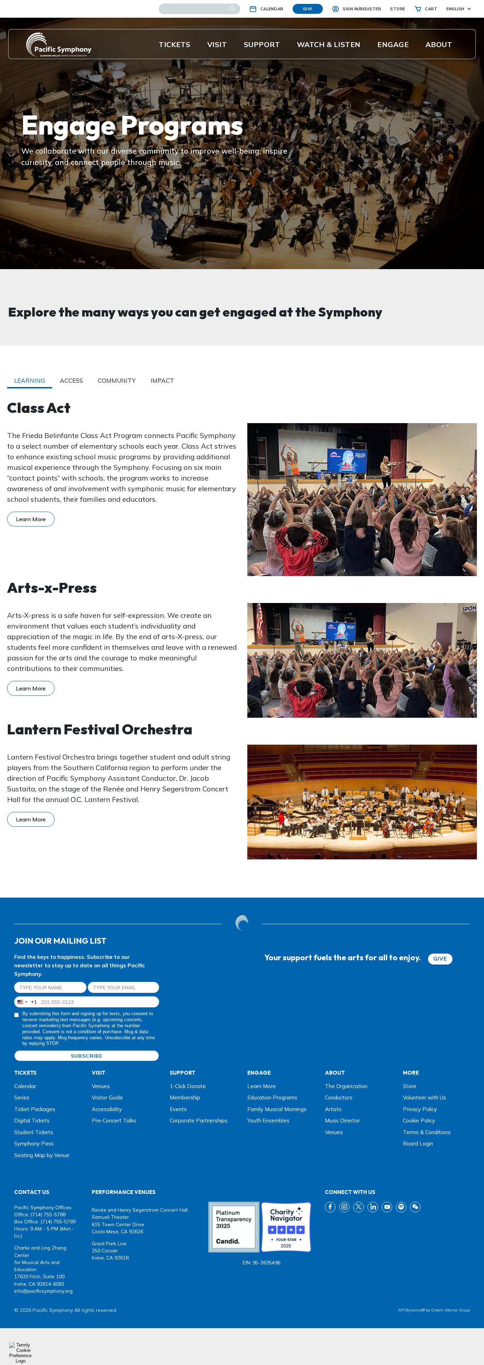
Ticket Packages (34, 1109)
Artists (333, 1109)
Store (409, 1086)
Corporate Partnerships (198, 1120)
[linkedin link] (372, 1207)
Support (262, 44)
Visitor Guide (107, 1097)
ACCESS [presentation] (71, 380)
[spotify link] (401, 1207)
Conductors (339, 1097)
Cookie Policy (419, 1120)
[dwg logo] (242, 924)
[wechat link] (415, 1207)
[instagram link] (344, 1207)
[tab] (29, 381)
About (439, 44)
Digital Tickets (32, 1120)
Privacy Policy (420, 1109)
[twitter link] (358, 1207)
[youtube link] (387, 1207)
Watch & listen (329, 44)
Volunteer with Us (424, 1097)
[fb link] (330, 1207)
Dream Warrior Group (450, 1310)
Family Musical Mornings (276, 1109)
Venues (101, 1086)
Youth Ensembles (268, 1120)
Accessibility (107, 1109)
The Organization (346, 1086)
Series (21, 1097)
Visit (217, 44)
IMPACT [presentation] (162, 380)
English (455, 8)
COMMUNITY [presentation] (117, 380)
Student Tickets (33, 1132)
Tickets (175, 44)
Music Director (342, 1120)
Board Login (418, 1143)
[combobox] (26, 1002)
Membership (185, 1097)
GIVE (440, 958)
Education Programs (272, 1097)
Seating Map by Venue (41, 1155)
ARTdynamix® (411, 1310)
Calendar (25, 1086)
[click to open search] (232, 8)
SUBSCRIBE (86, 1056)
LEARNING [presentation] (29, 380)
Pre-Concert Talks (114, 1120)
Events (178, 1109)
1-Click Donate (188, 1086)
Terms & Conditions (427, 1132)
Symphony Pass (34, 1143)
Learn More (31, 519)
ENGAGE (393, 44)
